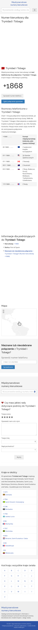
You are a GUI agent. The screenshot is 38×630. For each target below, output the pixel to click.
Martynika (9, 524)
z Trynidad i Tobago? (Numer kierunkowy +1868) (19, 253)
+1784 (5, 499)
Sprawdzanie (8, 367)
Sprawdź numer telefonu (12, 96)
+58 (4, 550)
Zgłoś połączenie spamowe (13, 101)
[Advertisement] (19, 45)
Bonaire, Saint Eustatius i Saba (16, 538)
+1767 (5, 528)
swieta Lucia (9, 516)
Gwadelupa (9, 546)
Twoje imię (5, 438)
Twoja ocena (6, 414)
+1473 (5, 492)
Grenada (8, 495)
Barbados (9, 509)
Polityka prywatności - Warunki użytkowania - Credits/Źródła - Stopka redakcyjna (19, 626)
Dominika (9, 531)
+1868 (16, 244)
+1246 (5, 506)
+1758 (5, 514)
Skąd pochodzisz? (7, 446)
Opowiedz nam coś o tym (10, 421)
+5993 (5, 536)
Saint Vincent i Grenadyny (14, 502)
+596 (5, 521)
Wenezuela (9, 553)
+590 (5, 543)
